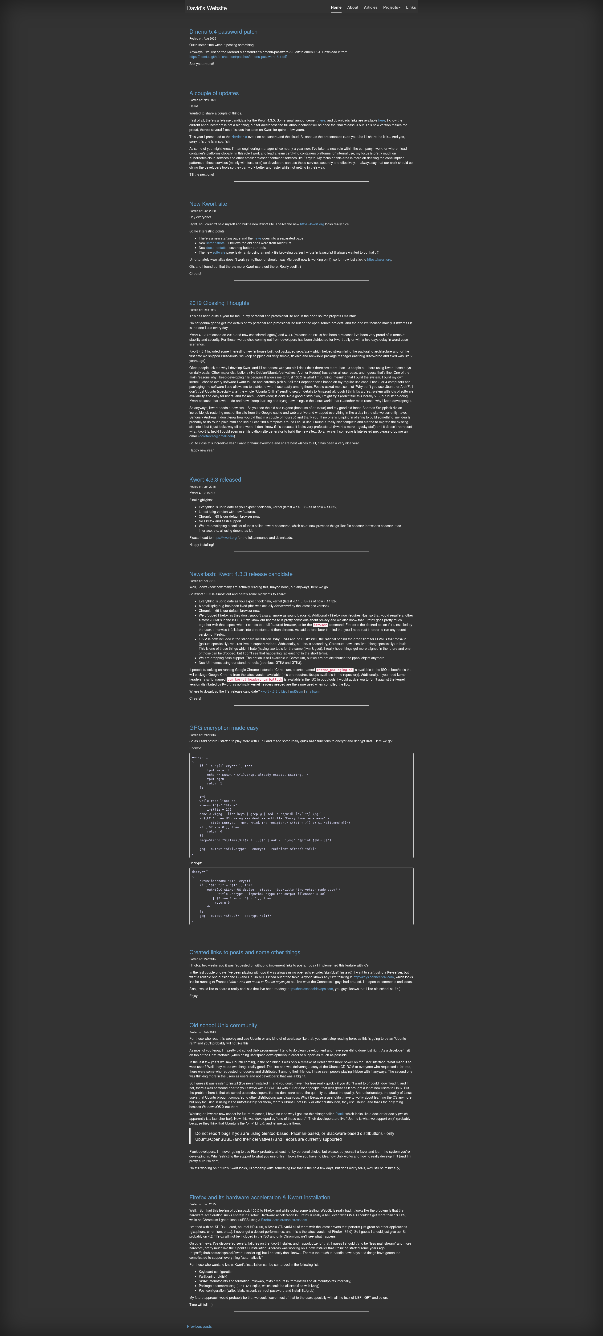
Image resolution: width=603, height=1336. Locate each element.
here (321, 120)
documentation (217, 247)
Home (336, 7)
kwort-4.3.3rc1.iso (274, 691)
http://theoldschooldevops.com (310, 988)
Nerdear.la (239, 136)
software (219, 252)
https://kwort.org (312, 224)
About (352, 7)
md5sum (296, 691)
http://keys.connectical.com (374, 977)
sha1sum (313, 691)
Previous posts (199, 1326)
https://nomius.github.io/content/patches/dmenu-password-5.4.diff (238, 56)
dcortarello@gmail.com (217, 436)
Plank (339, 1113)
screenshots (215, 242)
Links (411, 7)
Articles (371, 7)
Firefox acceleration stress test (284, 1219)
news (257, 238)
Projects (390, 7)
